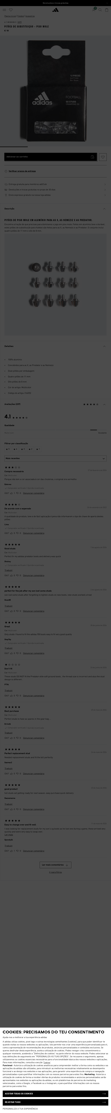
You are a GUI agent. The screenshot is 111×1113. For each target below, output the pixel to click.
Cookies (47, 1063)
